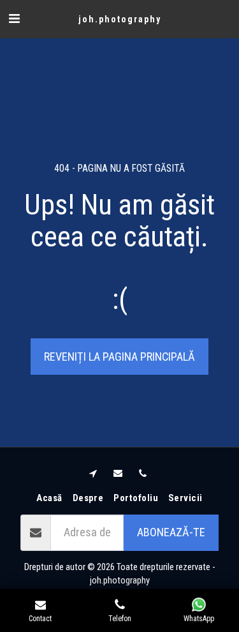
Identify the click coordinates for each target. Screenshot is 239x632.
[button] (14, 18)
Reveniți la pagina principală (119, 356)
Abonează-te (171, 532)
